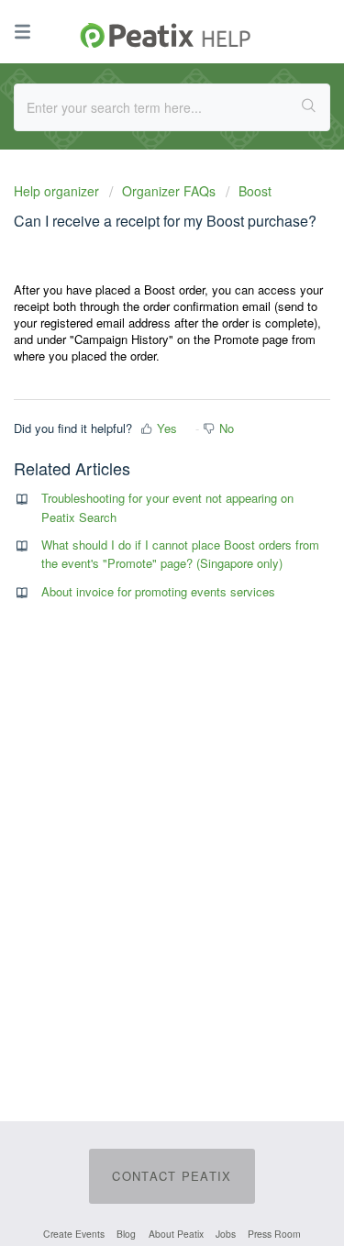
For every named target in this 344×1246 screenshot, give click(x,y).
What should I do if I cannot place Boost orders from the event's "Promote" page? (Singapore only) (180, 554)
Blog (126, 1233)
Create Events (74, 1233)
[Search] (309, 107)
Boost (255, 191)
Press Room (274, 1233)
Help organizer (58, 191)
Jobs (226, 1233)
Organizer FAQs (169, 191)
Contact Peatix (171, 1176)
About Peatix (176, 1233)
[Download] (138, 615)
